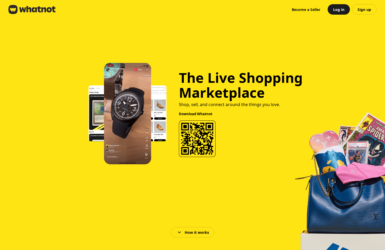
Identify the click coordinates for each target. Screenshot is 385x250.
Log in (338, 9)
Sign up (364, 9)
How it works (197, 232)
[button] (306, 9)
